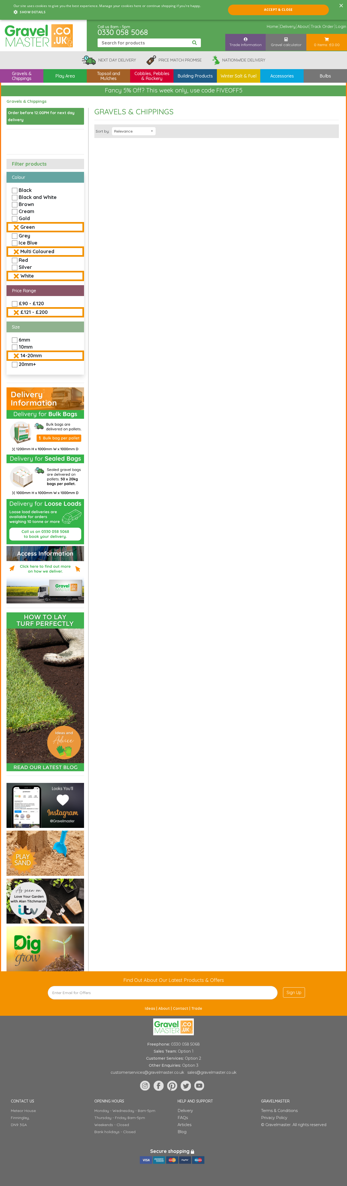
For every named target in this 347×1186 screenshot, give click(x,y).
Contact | (182, 1008)
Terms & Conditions (279, 1110)
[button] (107, 12)
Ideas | (151, 1008)
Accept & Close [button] (278, 9)
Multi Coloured (37, 251)
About (303, 26)
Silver (25, 267)
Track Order (322, 26)
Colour (18, 177)
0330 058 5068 (123, 32)
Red (23, 260)
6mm (24, 340)
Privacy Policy (274, 1117)
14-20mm (31, 355)
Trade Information (245, 44)
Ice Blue (28, 243)
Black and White (38, 197)
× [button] (341, 6)
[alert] (173, 10)
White (27, 276)
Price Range (24, 290)
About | (165, 1008)
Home (272, 26)
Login (341, 26)
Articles (184, 1124)
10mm (26, 347)
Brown (26, 204)
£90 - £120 (31, 303)
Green (27, 227)
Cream (26, 211)
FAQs (183, 1117)
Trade (196, 1008)
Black (25, 190)
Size (16, 327)
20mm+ (27, 364)
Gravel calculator (286, 44)
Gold (24, 218)
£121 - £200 (34, 312)
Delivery (287, 26)
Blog (182, 1131)
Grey (24, 236)
